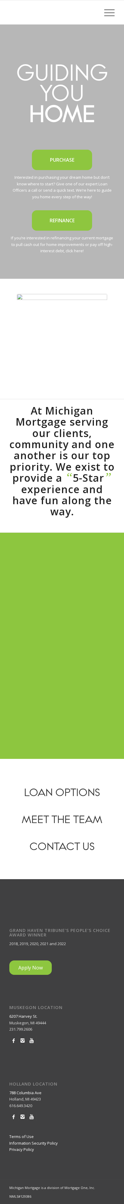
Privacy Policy (21, 1149)
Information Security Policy (33, 1143)
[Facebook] (13, 1040)
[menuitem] (106, 12)
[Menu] (106, 12)
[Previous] (23, 565)
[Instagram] (22, 1040)
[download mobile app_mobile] (62, 339)
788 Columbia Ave (25, 1092)
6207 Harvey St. (23, 1016)
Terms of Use (21, 1136)
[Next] (101, 565)
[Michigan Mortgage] (51, 12)
